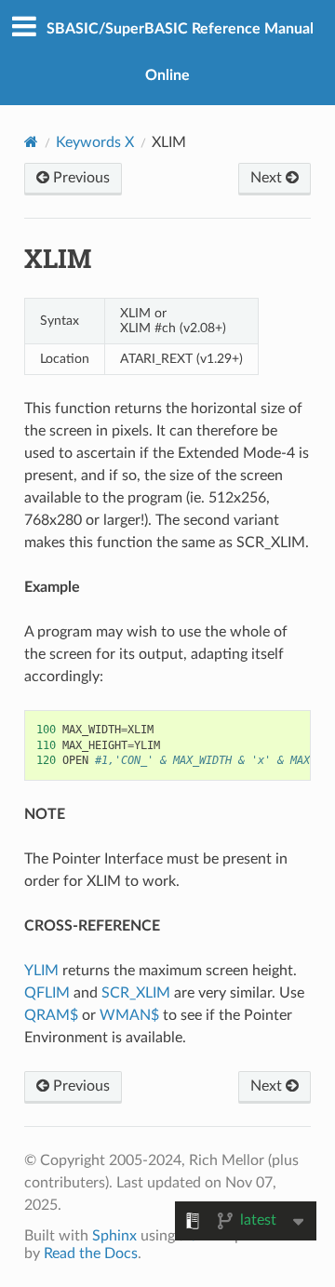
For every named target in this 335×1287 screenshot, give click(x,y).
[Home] (31, 142)
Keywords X (95, 142)
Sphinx (114, 1235)
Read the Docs (91, 1253)
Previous (79, 177)
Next (268, 177)
